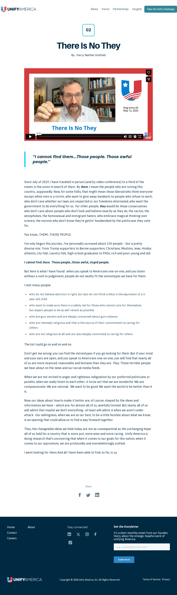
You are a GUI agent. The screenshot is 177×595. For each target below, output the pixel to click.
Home (11, 527)
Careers (12, 538)
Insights (137, 9)
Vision (105, 9)
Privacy (166, 579)
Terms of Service (152, 579)
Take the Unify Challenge (161, 9)
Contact (12, 532)
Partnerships (121, 9)
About (94, 9)
